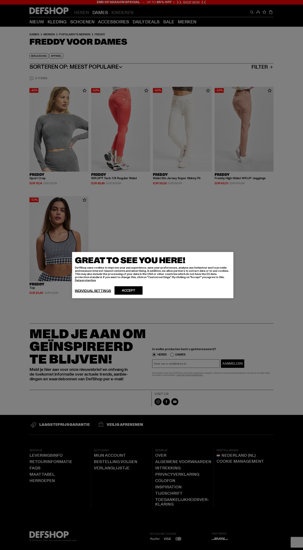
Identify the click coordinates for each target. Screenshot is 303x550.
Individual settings (93, 291)
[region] (152, 275)
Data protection (85, 280)
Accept (128, 290)
